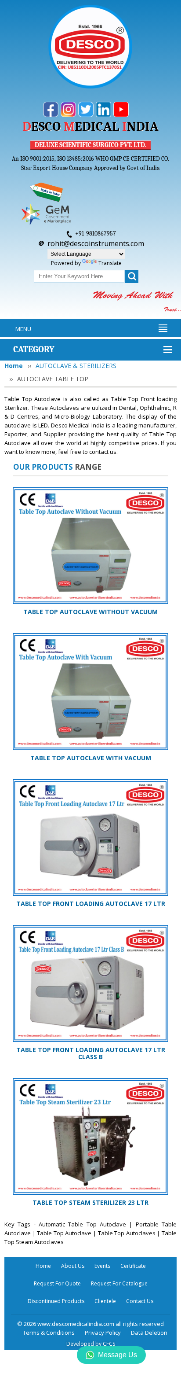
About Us (72, 1266)
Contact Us (139, 1301)
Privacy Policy (103, 1332)
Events (102, 1266)
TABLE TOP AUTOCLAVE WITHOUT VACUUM (90, 611)
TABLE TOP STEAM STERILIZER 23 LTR (90, 1202)
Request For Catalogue (119, 1283)
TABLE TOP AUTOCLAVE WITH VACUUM (90, 758)
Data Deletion (149, 1332)
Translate (110, 263)
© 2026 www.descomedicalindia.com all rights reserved (90, 1324)
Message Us (117, 1355)
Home (13, 365)
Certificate (133, 1266)
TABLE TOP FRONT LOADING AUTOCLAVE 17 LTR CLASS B (90, 1053)
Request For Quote (57, 1283)
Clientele (105, 1301)
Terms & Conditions (49, 1332)
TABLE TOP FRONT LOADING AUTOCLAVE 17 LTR (90, 903)
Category (33, 349)
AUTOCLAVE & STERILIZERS (76, 365)
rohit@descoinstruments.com (95, 243)
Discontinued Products (56, 1301)
